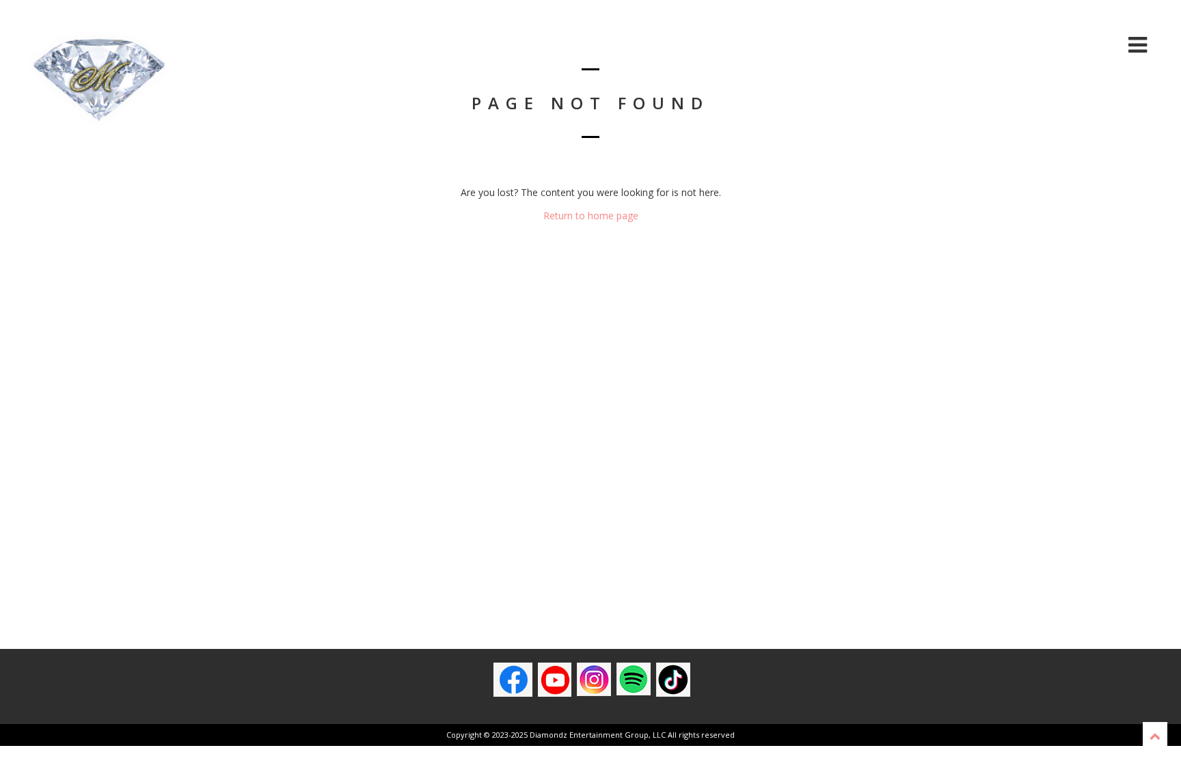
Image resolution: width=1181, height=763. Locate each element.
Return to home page (590, 215)
